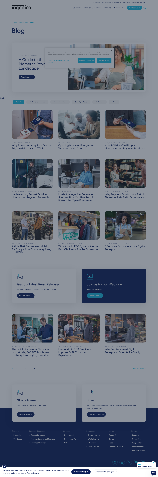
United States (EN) (81, 472)
